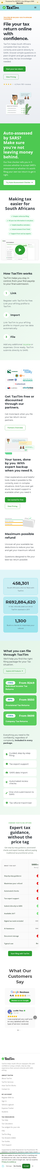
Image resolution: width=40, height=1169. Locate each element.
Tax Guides (6, 1141)
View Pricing (11, 77)
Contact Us (6, 1089)
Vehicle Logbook (8, 1105)
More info (20, 3)
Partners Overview (15, 428)
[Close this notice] (32, 1166)
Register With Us (8, 1097)
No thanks (17, 1166)
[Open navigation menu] (35, 7)
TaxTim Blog (6, 1134)
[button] (5, 1017)
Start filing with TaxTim (20, 953)
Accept (26, 1166)
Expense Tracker (8, 1108)
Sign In (4, 1101)
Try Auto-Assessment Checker (18, 182)
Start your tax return (14, 69)
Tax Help (5, 1120)
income (27, 344)
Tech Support (6, 1145)
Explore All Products (13, 671)
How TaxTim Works (9, 1085)
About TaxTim (7, 1078)
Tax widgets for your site (11, 1127)
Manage (9, 1166)
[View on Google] (10, 1012)
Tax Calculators (7, 1124)
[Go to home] (19, 1059)
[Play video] (20, 250)
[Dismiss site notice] (37, 2)
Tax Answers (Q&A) (9, 1138)
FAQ (3, 1131)
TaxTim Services (7, 1082)
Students (5, 1112)
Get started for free (15, 500)
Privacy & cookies (8, 1162)
